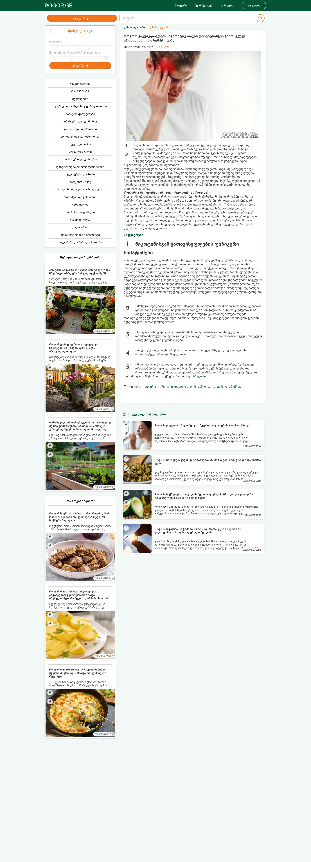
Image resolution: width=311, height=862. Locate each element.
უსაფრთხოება (80, 83)
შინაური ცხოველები (80, 114)
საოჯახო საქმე (80, 182)
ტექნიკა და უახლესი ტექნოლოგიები (80, 106)
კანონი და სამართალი (80, 129)
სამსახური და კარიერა (80, 159)
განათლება (80, 204)
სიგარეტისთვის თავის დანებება (186, 387)
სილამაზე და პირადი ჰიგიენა (80, 242)
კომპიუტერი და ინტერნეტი (80, 234)
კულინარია (80, 227)
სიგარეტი (152, 387)
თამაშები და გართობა (80, 197)
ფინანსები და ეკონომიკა (80, 121)
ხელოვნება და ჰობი (80, 174)
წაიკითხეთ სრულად (190, 376)
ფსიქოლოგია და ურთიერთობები (80, 166)
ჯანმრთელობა (80, 219)
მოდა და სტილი (80, 151)
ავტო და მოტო (80, 144)
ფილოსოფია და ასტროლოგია (80, 189)
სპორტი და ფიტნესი (80, 212)
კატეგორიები (82, 18)
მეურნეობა (80, 99)
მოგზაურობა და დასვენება (80, 136)
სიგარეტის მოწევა (228, 387)
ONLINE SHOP (80, 91)
